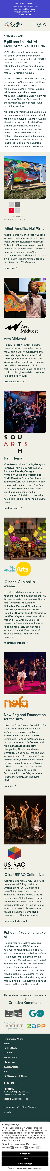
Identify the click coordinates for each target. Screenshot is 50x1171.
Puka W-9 (8, 1053)
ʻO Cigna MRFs (10, 1057)
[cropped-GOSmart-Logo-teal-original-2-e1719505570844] (36, 1013)
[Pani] (46, 9)
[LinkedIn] (17, 1083)
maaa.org (9, 268)
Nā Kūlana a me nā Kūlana (15, 1076)
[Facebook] (4, 1083)
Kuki (6, 1071)
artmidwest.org (12, 381)
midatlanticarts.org (15, 642)
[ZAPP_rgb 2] (36, 1026)
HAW (39, 25)
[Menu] (33, 25)
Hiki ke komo (10, 1062)
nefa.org (8, 786)
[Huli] (44, 24)
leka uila (7, 1112)
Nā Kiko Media (10, 1048)
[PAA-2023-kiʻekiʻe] (13, 1026)
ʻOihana (7, 1043)
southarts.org (11, 508)
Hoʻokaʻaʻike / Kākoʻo (13, 1039)
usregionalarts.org (14, 921)
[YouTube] (12, 1083)
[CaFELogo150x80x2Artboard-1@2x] (13, 1013)
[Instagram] (8, 1083)
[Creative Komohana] (13, 24)
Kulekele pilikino (11, 1067)
